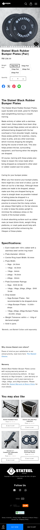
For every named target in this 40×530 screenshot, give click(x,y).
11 (23, 46)
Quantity (4, 77)
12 (25, 46)
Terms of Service (7, 517)
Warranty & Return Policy (29, 517)
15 (31, 46)
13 (27, 46)
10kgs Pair (25, 66)
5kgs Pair (14, 66)
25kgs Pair (15, 73)
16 (34, 46)
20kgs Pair (26, 69)
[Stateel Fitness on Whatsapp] (25, 491)
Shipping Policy (23, 519)
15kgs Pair (15, 69)
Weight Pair (4, 66)
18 (38, 46)
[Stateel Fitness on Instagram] (20, 491)
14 (29, 46)
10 (21, 46)
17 (36, 46)
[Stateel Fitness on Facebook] (14, 491)
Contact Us (15, 519)
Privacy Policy (17, 517)
